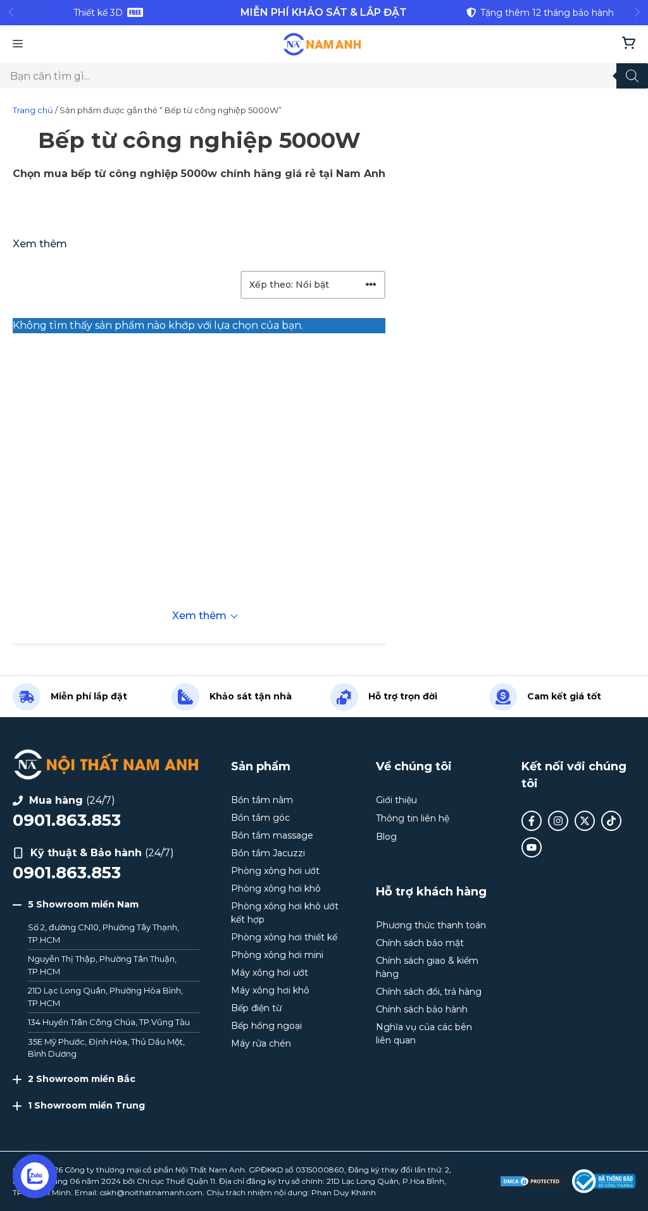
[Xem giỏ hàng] (628, 44)
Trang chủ (33, 110)
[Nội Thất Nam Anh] (322, 44)
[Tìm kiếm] (632, 76)
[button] (106, 904)
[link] (108, 12)
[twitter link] (585, 821)
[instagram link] (558, 821)
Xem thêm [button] (40, 244)
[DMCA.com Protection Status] (531, 1181)
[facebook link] (531, 821)
